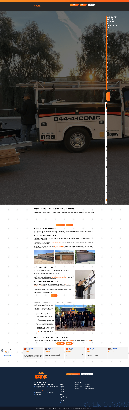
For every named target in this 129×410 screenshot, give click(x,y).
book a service (88, 340)
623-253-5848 (63, 386)
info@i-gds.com (38, 394)
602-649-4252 (63, 402)
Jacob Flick (113, 348)
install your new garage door (59, 246)
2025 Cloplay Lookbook (89, 388)
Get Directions (39, 390)
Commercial (77, 390)
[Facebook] (90, 408)
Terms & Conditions (57, 408)
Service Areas (87, 384)
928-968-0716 (63, 389)
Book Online (74, 4)
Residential (77, 388)
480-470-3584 (51, 392)
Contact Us (87, 390)
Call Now (83, 4)
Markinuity (87, 408)
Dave (49, 348)
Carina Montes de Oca (94, 348)
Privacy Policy (51, 408)
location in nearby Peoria (56, 242)
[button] (91, 5)
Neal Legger (71, 348)
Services (77, 384)
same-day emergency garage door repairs (59, 277)
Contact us (71, 340)
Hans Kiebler (28, 348)
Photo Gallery (87, 386)
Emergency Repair (78, 386)
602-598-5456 (67, 1)
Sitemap (63, 408)
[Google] (92, 408)
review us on (7, 355)
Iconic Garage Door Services (10, 349)
